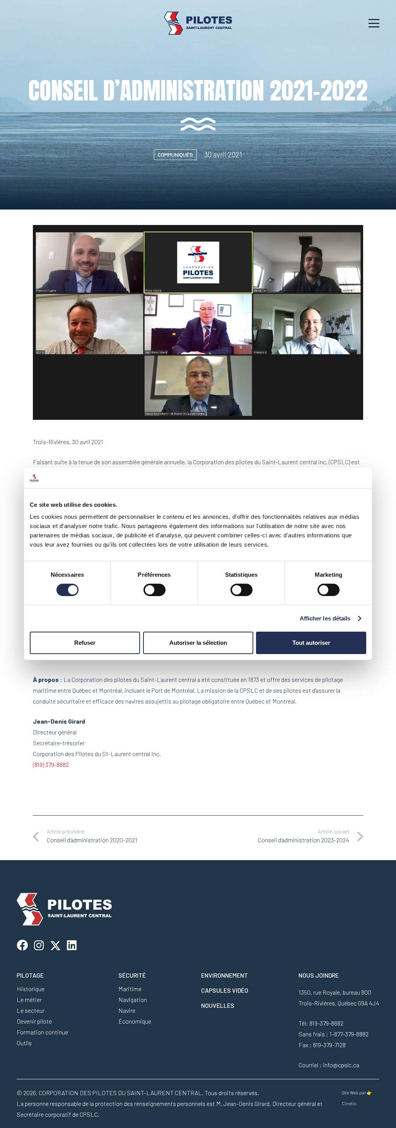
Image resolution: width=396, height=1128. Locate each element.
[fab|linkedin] (72, 945)
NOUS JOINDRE (319, 975)
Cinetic (349, 1103)
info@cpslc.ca (341, 1064)
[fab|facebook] (22, 945)
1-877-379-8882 (349, 1034)
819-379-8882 (326, 1023)
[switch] (154, 590)
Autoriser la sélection (198, 642)
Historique (30, 988)
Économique (134, 1021)
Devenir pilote (34, 1021)
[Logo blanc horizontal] (198, 23)
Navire (126, 1010)
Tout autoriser (311, 642)
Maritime (130, 988)
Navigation (132, 999)
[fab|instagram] (39, 945)
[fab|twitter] (55, 946)
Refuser (85, 642)
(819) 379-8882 (51, 764)
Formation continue (42, 1032)
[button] (374, 23)
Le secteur (30, 1010)
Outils (24, 1042)
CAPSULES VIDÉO (224, 990)
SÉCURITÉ (132, 975)
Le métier (29, 999)
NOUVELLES (217, 1005)
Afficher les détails (325, 618)
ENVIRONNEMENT (224, 975)
